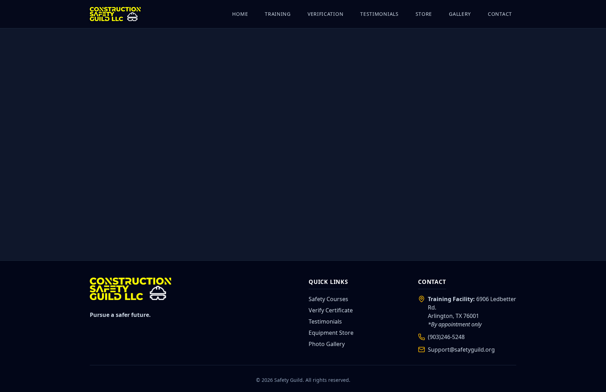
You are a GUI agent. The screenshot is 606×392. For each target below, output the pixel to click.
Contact (500, 14)
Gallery (460, 14)
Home (240, 14)
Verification (325, 14)
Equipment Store (331, 333)
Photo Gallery (327, 344)
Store (424, 14)
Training (278, 14)
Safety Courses (328, 299)
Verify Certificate (331, 310)
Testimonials (379, 14)
